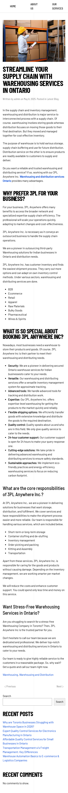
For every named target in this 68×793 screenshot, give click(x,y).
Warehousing (10, 674)
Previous (11, 686)
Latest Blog (53, 99)
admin (17, 99)
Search (7, 696)
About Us (34, 6)
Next (59, 686)
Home (13, 6)
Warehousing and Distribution (36, 674)
